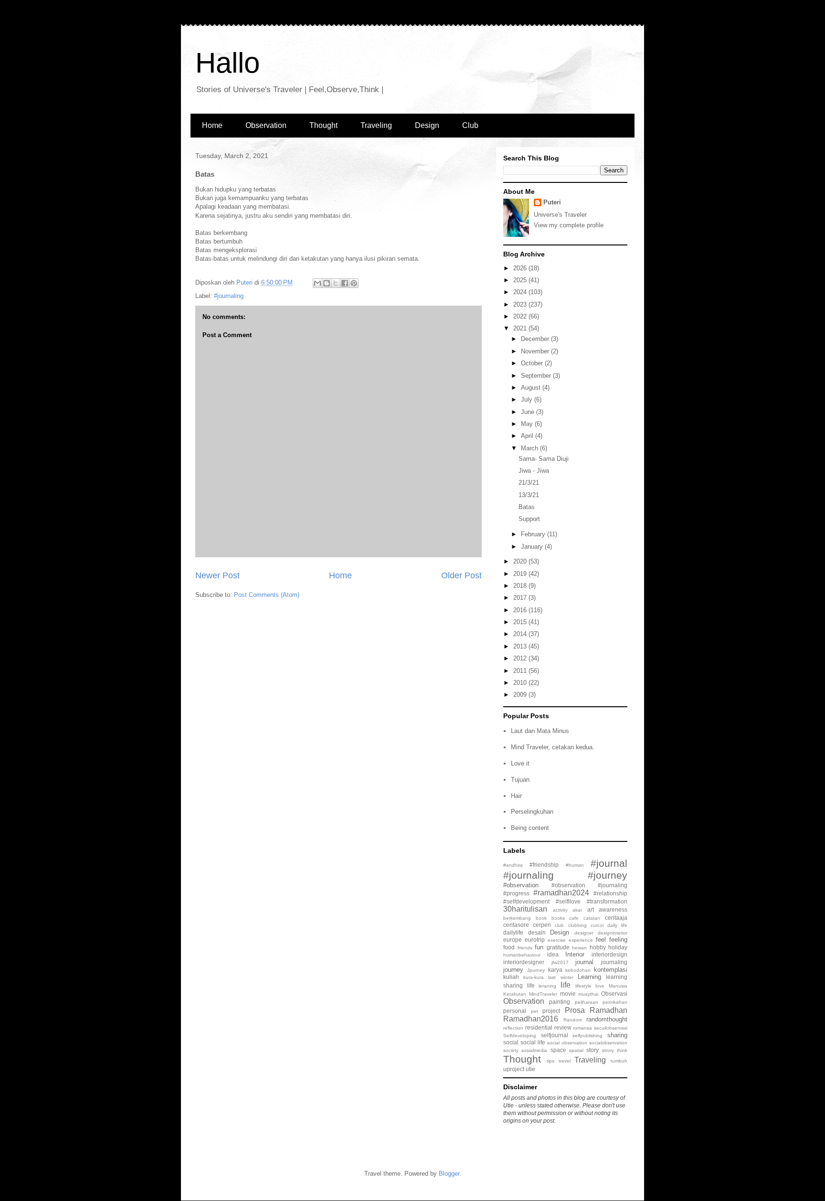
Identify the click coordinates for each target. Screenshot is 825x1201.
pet (534, 1011)
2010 (521, 682)
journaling (614, 962)
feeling (618, 939)
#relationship (610, 893)
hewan (579, 947)
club (559, 925)
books (558, 918)
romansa (582, 1028)
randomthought (606, 1019)
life (566, 985)
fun (539, 947)
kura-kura (533, 977)
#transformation (607, 901)
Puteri (552, 202)
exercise (557, 940)
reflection (513, 1028)
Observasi (614, 993)
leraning (547, 985)
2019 (521, 573)
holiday (617, 947)
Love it (520, 763)
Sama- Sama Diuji (543, 458)
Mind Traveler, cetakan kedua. (552, 747)
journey (513, 969)
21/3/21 (528, 482)
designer (583, 932)
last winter (560, 977)
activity (560, 910)
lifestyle (583, 985)
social (510, 1042)
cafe (574, 918)
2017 (521, 597)
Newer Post (217, 575)
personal (514, 1011)
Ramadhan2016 (530, 1019)
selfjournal (554, 1035)
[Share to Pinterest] (354, 283)
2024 (521, 292)
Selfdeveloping (519, 1035)
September (537, 375)
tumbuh (619, 1060)
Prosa (575, 1010)
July (527, 399)
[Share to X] (335, 283)
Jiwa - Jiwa (533, 470)
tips (550, 1060)
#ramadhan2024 (561, 893)
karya (555, 970)
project (551, 1011)
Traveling (376, 125)
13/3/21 (528, 495)
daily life (617, 925)
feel (601, 939)
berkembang (517, 918)
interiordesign (609, 954)
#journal (609, 863)
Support (529, 518)
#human (575, 865)
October (533, 363)
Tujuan (520, 779)
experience (581, 940)
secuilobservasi (610, 1028)
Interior (574, 954)
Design (427, 125)
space (558, 1050)
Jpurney (536, 970)
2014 (521, 634)
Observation (265, 125)
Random (572, 1019)
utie (530, 1069)
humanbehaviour (521, 954)
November (536, 351)
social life (532, 1042)
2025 (521, 280)
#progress (516, 893)
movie (568, 993)
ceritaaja (616, 917)
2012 (521, 658)
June (528, 411)
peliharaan (586, 1002)
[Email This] (317, 283)
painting (559, 1002)
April (528, 435)
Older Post (461, 575)
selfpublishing (587, 1035)
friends (525, 947)
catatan (591, 918)
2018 (521, 585)
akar (577, 910)
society (510, 1050)
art (590, 909)
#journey (607, 875)
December (536, 338)
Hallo (227, 63)
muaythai (588, 994)
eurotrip (535, 939)
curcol (597, 925)
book (541, 918)
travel (565, 1060)
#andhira (513, 865)
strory (608, 1050)
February (534, 534)
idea (553, 954)
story (592, 1050)
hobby (598, 947)
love (599, 985)
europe (512, 939)
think (622, 1050)
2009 (521, 694)
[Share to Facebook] (344, 283)
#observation (521, 885)
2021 (521, 328)
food (509, 947)
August (531, 387)
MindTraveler (543, 994)
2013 (521, 646)
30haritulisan (525, 909)
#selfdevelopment (526, 901)
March (530, 448)
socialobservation (608, 1042)
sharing (617, 1035)
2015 (521, 622)
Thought (323, 125)
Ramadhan (608, 1010)
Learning (589, 976)
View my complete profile (568, 225)
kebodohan (578, 970)
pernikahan (615, 1002)
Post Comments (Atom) (266, 594)
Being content (530, 827)
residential (538, 1027)
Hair (516, 795)
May (528, 423)
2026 (521, 268)
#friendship (544, 864)
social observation (567, 1042)
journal (584, 962)
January (533, 546)
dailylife (513, 932)
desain (537, 932)
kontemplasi (610, 969)
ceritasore (516, 925)
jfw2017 (560, 962)
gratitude (558, 947)
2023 (521, 304)
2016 (521, 610)
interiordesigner (523, 962)
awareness (613, 909)
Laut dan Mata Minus (540, 730)
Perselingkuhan (532, 811)
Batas (526, 506)
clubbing (577, 925)
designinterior (612, 932)
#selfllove (568, 901)
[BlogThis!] (326, 283)
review (562, 1027)
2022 (521, 316)
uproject (513, 1069)
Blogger (449, 1173)
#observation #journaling (589, 885)
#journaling (228, 295)
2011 (521, 670)
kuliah (511, 977)
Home (212, 125)
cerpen (542, 925)
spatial (576, 1050)
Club (470, 125)
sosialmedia (534, 1050)
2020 (521, 561)
